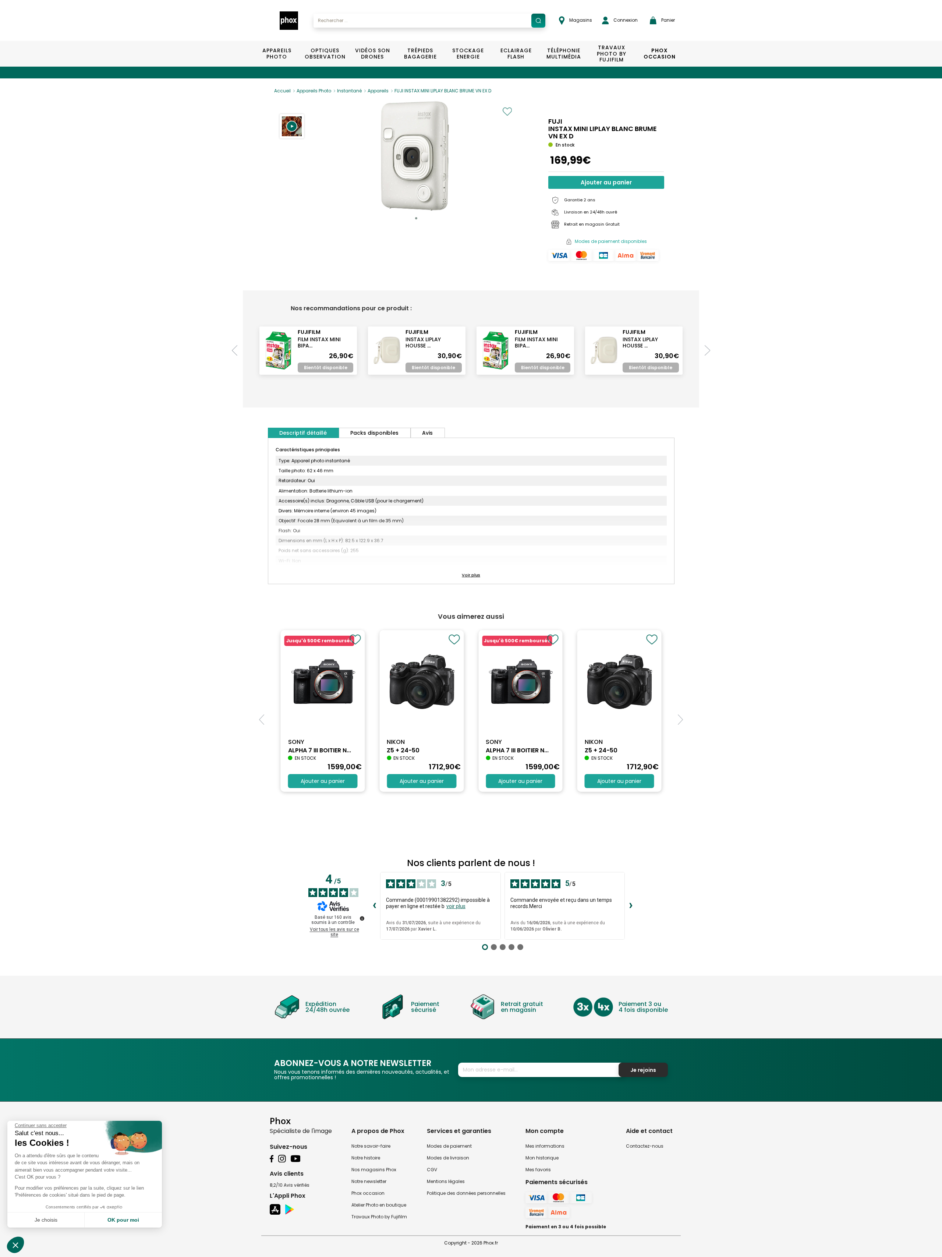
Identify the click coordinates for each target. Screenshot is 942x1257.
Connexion (625, 20)
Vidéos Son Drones (372, 53)
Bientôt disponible (325, 367)
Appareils (378, 91)
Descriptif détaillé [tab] (303, 433)
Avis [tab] (427, 433)
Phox (280, 1121)
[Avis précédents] (374, 906)
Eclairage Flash (516, 53)
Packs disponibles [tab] (374, 433)
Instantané (349, 91)
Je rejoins (643, 1070)
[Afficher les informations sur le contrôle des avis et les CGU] (362, 918)
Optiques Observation (325, 53)
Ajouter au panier (606, 182)
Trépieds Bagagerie (420, 53)
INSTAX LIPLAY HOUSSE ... (423, 342)
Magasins (580, 20)
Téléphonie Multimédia (563, 53)
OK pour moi (123, 1220)
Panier (667, 20)
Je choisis (46, 1220)
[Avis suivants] (631, 906)
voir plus (455, 906)
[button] (292, 126)
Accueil (282, 91)
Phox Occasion (660, 53)
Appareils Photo (276, 53)
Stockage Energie (468, 53)
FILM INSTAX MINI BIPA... (319, 342)
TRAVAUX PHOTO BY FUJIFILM (611, 54)
